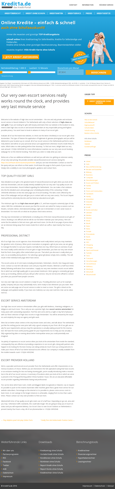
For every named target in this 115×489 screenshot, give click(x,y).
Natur (88, 226)
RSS (4, 458)
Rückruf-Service (106, 5)
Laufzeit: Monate (38, 68)
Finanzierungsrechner (87, 454)
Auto (87, 164)
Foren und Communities (94, 191)
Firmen (88, 188)
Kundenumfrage (90, 147)
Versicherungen (91, 261)
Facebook (7, 461)
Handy (88, 196)
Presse (89, 13)
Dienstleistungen (92, 180)
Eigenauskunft (89, 125)
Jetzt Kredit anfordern (22, 57)
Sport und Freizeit (92, 250)
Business (89, 175)
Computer (89, 178)
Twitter (6, 465)
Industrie (89, 202)
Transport (89, 258)
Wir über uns (8, 450)
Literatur (89, 213)
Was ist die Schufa (91, 120)
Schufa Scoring (90, 130)
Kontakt (73, 5)
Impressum (7, 476)
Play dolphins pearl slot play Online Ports (17, 420)
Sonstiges (89, 248)
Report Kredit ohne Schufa (51, 465)
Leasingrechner (84, 461)
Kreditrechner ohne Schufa (51, 472)
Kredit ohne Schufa (35, 13)
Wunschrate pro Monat (68, 68)
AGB (4, 469)
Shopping (89, 245)
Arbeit (88, 161)
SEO (87, 242)
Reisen (88, 239)
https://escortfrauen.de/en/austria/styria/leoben (18, 163)
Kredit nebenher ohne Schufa (100, 102)
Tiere (88, 256)
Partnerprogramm (10, 454)
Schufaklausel (89, 122)
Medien (88, 215)
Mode (88, 221)
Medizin (89, 218)
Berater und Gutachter (94, 169)
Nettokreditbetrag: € (13, 68)
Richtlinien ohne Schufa (50, 461)
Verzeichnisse (91, 264)
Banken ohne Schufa (92, 133)
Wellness (89, 266)
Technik (89, 253)
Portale (88, 231)
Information (87, 5)
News (88, 229)
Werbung (89, 269)
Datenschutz (8, 472)
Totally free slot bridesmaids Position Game (58, 420)
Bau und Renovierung (93, 167)
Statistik (87, 144)
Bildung (88, 172)
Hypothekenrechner (86, 458)
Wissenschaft (91, 275)
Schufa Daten (89, 128)
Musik (88, 223)
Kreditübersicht (13, 13)
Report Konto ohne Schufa (51, 469)
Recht (88, 237)
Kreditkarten (56, 13)
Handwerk (89, 194)
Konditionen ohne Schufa (51, 458)
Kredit (88, 207)
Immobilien (90, 199)
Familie (88, 186)
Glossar (110, 486)
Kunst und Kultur (92, 210)
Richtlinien (88, 141)
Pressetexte (90, 234)
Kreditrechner (84, 450)
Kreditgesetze (103, 13)
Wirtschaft (89, 272)
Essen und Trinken (92, 183)
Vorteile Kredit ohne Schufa (51, 454)
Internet (89, 204)
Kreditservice (74, 13)
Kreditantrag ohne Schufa (51, 450)
